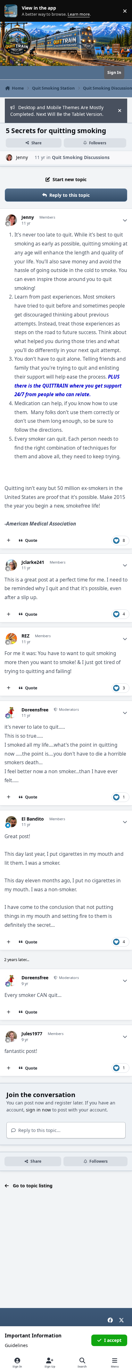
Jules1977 (31, 1034)
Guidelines (16, 1345)
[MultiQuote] (9, 540)
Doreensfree (34, 710)
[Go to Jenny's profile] (9, 157)
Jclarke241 (32, 562)
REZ (25, 636)
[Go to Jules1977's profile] (11, 1036)
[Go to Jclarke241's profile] (11, 565)
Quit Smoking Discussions (81, 157)
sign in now (38, 1110)
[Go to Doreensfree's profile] (11, 712)
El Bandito (32, 819)
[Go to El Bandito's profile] (11, 821)
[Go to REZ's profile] (11, 638)
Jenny (27, 217)
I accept (112, 1340)
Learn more (12, 11)
